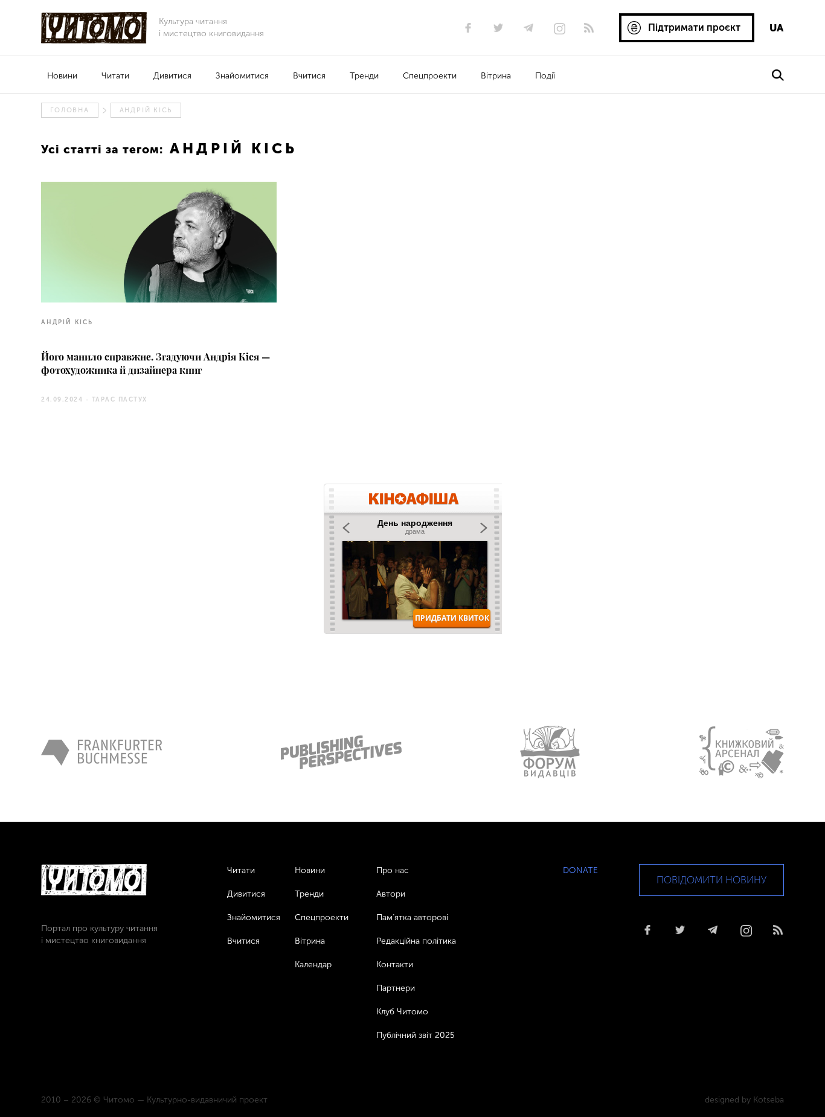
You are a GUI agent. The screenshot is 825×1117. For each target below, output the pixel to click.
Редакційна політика (416, 941)
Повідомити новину (711, 880)
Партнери (395, 988)
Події (545, 76)
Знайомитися (242, 76)
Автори (390, 894)
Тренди (364, 76)
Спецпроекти (430, 76)
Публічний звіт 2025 (415, 1035)
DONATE (580, 870)
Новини (62, 76)
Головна (69, 110)
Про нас (392, 870)
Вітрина (496, 76)
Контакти (394, 964)
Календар (313, 964)
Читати (115, 76)
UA (776, 28)
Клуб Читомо (402, 1012)
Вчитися (309, 76)
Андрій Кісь (146, 110)
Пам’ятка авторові (412, 917)
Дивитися (172, 76)
